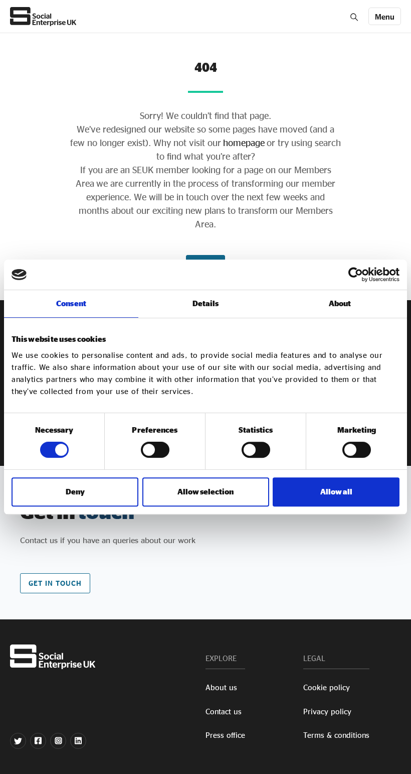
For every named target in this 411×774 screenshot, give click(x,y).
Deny (75, 491)
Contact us (224, 711)
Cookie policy (326, 687)
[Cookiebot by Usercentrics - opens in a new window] (355, 274)
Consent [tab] (71, 303)
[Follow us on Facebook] (38, 741)
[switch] (155, 450)
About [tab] (340, 303)
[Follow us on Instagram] (58, 741)
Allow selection (205, 491)
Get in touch (55, 583)
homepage (243, 143)
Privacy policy (327, 711)
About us (221, 687)
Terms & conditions (336, 735)
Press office (225, 735)
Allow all (336, 491)
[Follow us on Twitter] (18, 741)
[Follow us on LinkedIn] (78, 741)
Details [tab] (205, 303)
